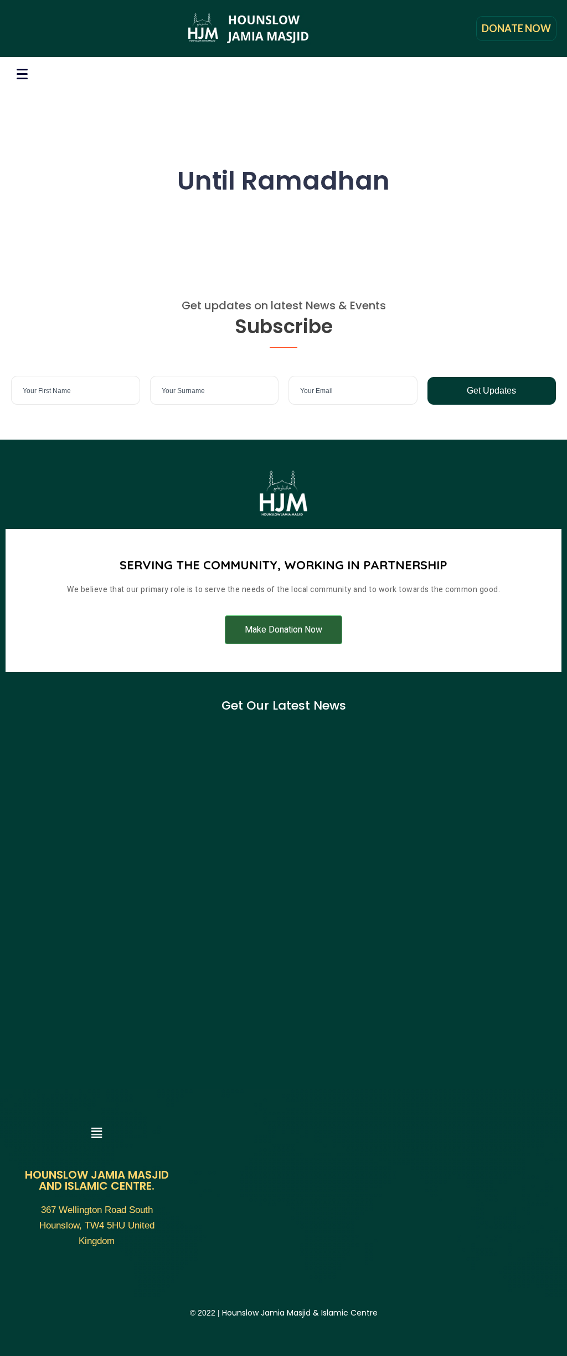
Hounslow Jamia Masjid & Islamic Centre (300, 1312)
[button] (283, 629)
